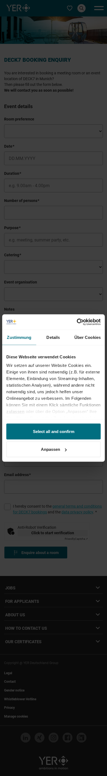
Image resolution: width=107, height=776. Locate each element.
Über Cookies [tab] (87, 337)
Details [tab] (53, 337)
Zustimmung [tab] (19, 337)
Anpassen (50, 449)
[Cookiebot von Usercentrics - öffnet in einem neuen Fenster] (77, 322)
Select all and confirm (53, 431)
